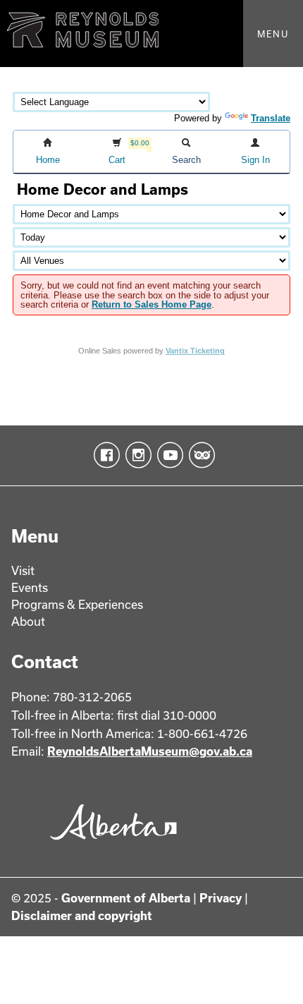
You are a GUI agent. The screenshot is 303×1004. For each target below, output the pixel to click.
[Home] (151, 33)
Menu (273, 34)
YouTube (167, 455)
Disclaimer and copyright (81, 915)
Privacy (220, 898)
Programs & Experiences (77, 604)
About (28, 621)
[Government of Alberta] (109, 845)
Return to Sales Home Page (151, 304)
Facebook (104, 455)
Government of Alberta (125, 898)
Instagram (136, 455)
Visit (23, 570)
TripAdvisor (199, 455)
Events (29, 587)
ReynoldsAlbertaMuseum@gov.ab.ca (149, 751)
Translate (270, 118)
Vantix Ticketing (195, 350)
